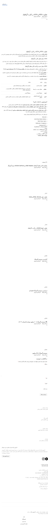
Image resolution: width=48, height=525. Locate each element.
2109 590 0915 (45, 465)
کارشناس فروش (37, 16)
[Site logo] (24, 4)
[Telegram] (46, 458)
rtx (46, 126)
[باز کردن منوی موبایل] (47, 4)
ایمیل (46, 383)
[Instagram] (43, 458)
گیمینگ (35, 126)
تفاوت (43, 126)
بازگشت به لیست (43, 131)
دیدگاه (45, 364)
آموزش (45, 12)
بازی (44, 126)
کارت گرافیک (39, 126)
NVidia (26, 54)
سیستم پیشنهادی (44, 351)
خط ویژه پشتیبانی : (44, 464)
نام (46, 378)
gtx (45, 126)
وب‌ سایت (45, 388)
